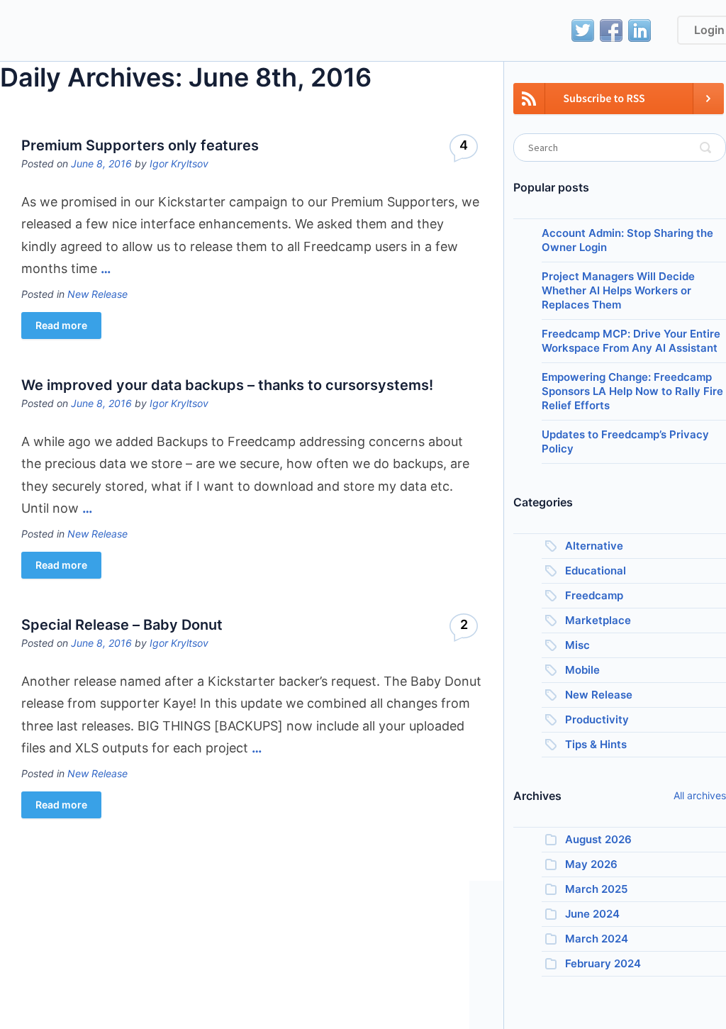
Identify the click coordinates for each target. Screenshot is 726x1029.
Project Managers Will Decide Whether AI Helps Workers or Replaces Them (618, 290)
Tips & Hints (596, 744)
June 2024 (592, 913)
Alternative (594, 545)
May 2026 (591, 864)
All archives (700, 795)
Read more (61, 325)
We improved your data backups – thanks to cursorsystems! (227, 385)
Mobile (582, 670)
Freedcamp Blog (80, 32)
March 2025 (596, 889)
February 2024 (603, 963)
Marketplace (598, 620)
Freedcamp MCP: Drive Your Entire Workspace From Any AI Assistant (631, 341)
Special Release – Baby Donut (122, 624)
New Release (97, 294)
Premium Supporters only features (140, 145)
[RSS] (618, 106)
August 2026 (598, 839)
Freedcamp (594, 595)
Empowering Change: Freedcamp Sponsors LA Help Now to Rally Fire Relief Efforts (632, 391)
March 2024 (596, 938)
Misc (577, 645)
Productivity (597, 719)
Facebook (611, 30)
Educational (595, 570)
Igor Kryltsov (179, 163)
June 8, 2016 (101, 163)
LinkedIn (639, 30)
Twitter (582, 30)
